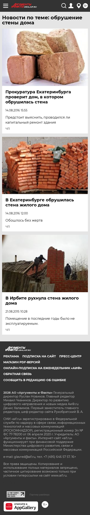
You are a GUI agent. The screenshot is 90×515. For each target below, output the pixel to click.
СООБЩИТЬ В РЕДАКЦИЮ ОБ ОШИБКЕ (34, 380)
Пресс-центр (70, 356)
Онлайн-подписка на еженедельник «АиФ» (42, 368)
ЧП (7, 128)
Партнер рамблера (39, 494)
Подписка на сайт (39, 356)
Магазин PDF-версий (21, 362)
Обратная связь (17, 374)
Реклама (11, 356)
